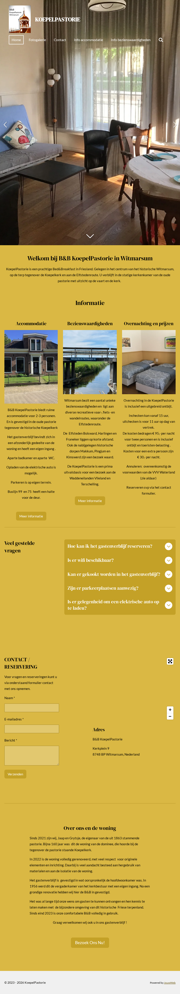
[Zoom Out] (170, 716)
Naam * (9, 698)
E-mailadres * (14, 719)
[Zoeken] (161, 39)
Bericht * (10, 740)
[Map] (134, 689)
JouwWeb (170, 982)
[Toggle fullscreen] (170, 661)
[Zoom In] (170, 709)
